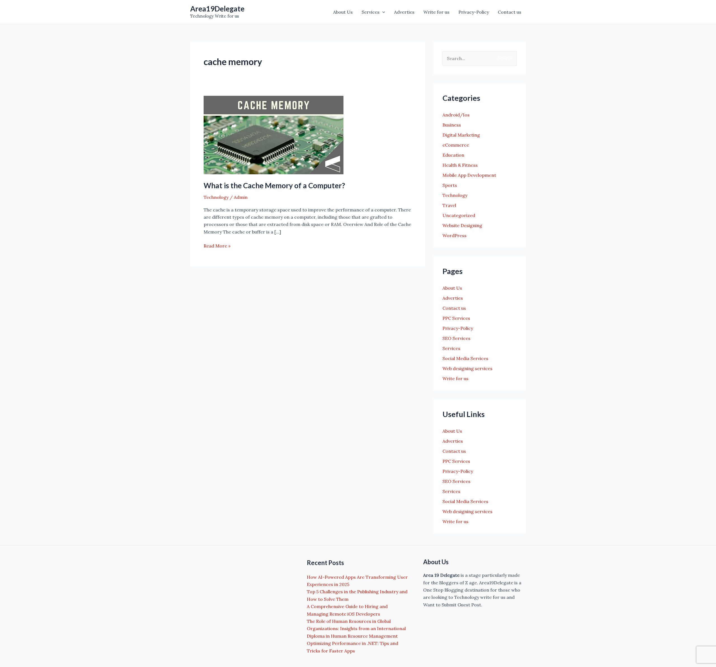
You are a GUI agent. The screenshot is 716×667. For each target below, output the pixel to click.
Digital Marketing (461, 135)
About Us (343, 12)
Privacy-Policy (473, 12)
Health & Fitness (460, 165)
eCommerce (455, 145)
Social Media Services (465, 358)
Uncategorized (458, 215)
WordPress (454, 235)
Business (451, 125)
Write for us (436, 12)
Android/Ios (456, 115)
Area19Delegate (217, 8)
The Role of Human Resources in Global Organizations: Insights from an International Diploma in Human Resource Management (356, 628)
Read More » (217, 246)
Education (453, 155)
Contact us (509, 12)
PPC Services (456, 318)
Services (371, 12)
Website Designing (462, 225)
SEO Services (456, 338)
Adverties (404, 12)
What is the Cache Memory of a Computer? (274, 185)
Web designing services (467, 368)
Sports (449, 185)
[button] (382, 12)
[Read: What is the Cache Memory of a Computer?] (273, 134)
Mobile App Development (469, 175)
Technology (216, 197)
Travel (449, 205)
